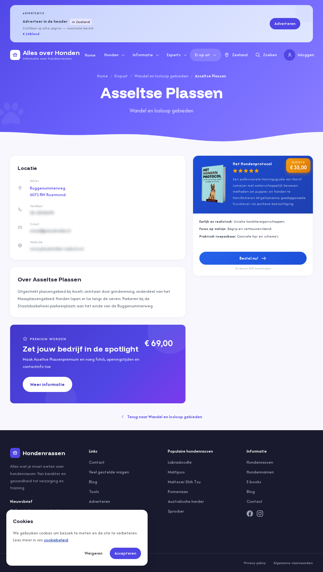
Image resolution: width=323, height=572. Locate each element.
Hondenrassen (260, 462)
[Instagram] (260, 513)
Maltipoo (176, 472)
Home (90, 55)
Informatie (143, 55)
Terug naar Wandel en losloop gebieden (164, 417)
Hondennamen (260, 472)
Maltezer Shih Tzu (184, 482)
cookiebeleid (56, 540)
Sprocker (176, 511)
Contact (97, 462)
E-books (254, 482)
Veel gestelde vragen (109, 472)
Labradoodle (180, 462)
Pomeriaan (178, 492)
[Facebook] (250, 513)
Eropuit (121, 76)
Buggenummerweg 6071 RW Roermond (48, 191)
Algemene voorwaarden (293, 562)
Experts (174, 55)
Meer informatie (47, 384)
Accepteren (125, 553)
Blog (93, 482)
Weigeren (94, 553)
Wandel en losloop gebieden (161, 76)
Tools (94, 492)
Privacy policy (255, 562)
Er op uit (202, 55)
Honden (111, 55)
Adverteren (285, 24)
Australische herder (186, 501)
